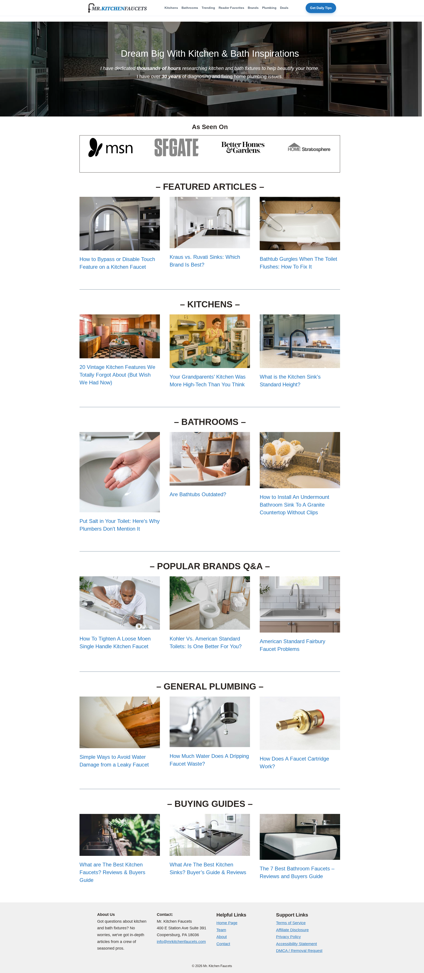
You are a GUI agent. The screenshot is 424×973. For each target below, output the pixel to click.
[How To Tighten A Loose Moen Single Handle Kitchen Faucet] (120, 625)
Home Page (226, 923)
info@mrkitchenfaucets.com (181, 941)
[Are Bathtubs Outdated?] (210, 481)
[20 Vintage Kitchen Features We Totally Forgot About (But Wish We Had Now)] (120, 354)
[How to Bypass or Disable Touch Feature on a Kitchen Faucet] (120, 246)
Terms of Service (291, 923)
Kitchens (171, 7)
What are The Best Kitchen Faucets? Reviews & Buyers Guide (112, 872)
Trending (208, 7)
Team (221, 930)
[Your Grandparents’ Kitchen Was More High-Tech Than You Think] (210, 363)
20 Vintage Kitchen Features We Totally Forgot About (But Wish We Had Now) (117, 374)
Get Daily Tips (321, 8)
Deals (284, 7)
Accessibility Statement (296, 944)
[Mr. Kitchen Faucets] (117, 8)
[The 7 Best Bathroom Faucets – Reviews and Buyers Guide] (300, 855)
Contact (223, 944)
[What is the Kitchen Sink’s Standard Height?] (300, 363)
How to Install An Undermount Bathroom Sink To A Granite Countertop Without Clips (294, 504)
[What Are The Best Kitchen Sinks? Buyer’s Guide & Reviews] (210, 852)
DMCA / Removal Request (299, 951)
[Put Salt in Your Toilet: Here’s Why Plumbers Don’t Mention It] (120, 508)
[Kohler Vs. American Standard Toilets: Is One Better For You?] (210, 625)
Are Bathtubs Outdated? (198, 494)
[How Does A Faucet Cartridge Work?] (300, 746)
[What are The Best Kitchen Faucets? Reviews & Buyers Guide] (120, 852)
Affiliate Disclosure (292, 930)
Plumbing (269, 7)
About (221, 937)
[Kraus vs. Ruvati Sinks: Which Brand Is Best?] (210, 244)
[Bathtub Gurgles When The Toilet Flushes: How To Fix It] (300, 246)
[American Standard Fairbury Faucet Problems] (300, 628)
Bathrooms (190, 7)
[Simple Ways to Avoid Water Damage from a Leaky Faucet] (120, 744)
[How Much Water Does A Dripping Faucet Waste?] (210, 743)
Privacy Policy (288, 937)
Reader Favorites (231, 7)
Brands (253, 7)
